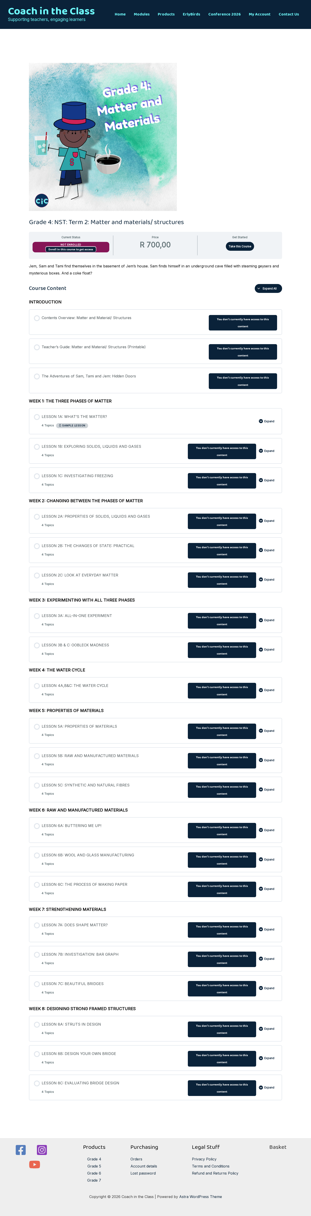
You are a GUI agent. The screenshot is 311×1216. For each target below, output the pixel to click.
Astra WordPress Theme (200, 1196)
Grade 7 (94, 1180)
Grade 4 (94, 1159)
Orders (136, 1159)
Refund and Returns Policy (215, 1173)
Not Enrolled (71, 244)
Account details (143, 1166)
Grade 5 (94, 1166)
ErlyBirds (191, 14)
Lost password (143, 1173)
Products (166, 14)
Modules (142, 14)
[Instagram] (42, 1150)
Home (120, 14)
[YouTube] (34, 1164)
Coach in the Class (51, 11)
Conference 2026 (224, 14)
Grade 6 (94, 1173)
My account (259, 14)
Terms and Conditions (210, 1166)
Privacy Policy (204, 1159)
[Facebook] (20, 1150)
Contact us (289, 14)
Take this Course (240, 246)
